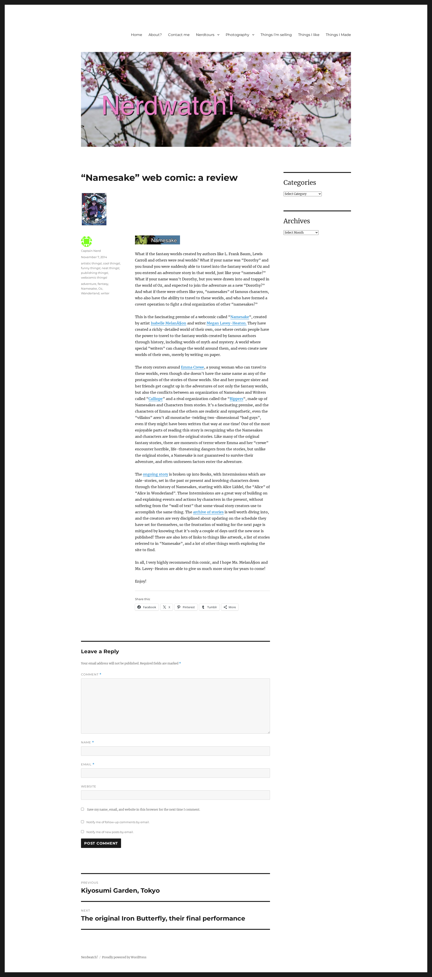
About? (155, 35)
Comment (91, 674)
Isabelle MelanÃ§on (168, 323)
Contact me (179, 35)
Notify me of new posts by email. (110, 832)
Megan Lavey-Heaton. (227, 323)
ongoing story (155, 474)
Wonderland (90, 293)
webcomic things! (94, 277)
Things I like (309, 35)
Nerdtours (205, 35)
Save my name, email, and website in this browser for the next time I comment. (143, 810)
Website (88, 786)
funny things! (90, 268)
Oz (100, 288)
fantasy (103, 284)
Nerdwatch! (89, 957)
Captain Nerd (91, 251)
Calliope (155, 398)
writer (105, 293)
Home (136, 35)
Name (87, 742)
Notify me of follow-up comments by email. (118, 822)
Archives (297, 221)
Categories (300, 183)
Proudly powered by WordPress (124, 957)
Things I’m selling (276, 35)
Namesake (239, 317)
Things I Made (338, 35)
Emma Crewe (192, 367)
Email (87, 764)
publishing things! (94, 273)
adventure (88, 284)
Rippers (236, 398)
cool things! (111, 263)
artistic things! (91, 263)
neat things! (110, 268)
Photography (237, 35)
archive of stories (208, 512)
